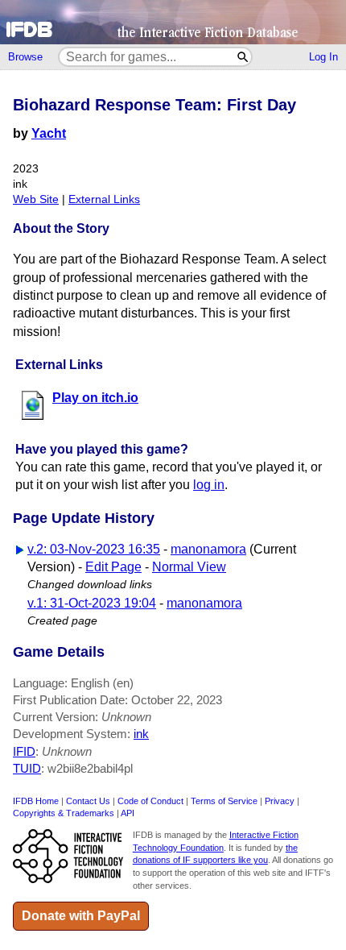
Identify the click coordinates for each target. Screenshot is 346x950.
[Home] (173, 22)
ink (141, 734)
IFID (24, 751)
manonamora (208, 549)
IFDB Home (36, 801)
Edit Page (113, 567)
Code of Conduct (150, 801)
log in (208, 485)
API (127, 813)
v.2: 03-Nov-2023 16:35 (93, 549)
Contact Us (88, 801)
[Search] (243, 56)
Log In (323, 57)
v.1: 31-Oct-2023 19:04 (91, 603)
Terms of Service (224, 801)
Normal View (189, 567)
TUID (27, 768)
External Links (104, 199)
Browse (25, 57)
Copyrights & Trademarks (63, 813)
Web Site (36, 199)
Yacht (48, 133)
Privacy (280, 801)
